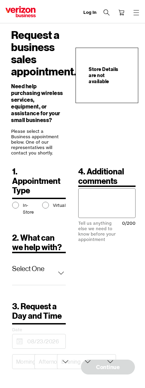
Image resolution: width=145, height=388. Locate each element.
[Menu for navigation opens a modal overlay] (136, 12)
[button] (39, 269)
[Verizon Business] (20, 11)
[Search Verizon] (106, 12)
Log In (89, 12)
